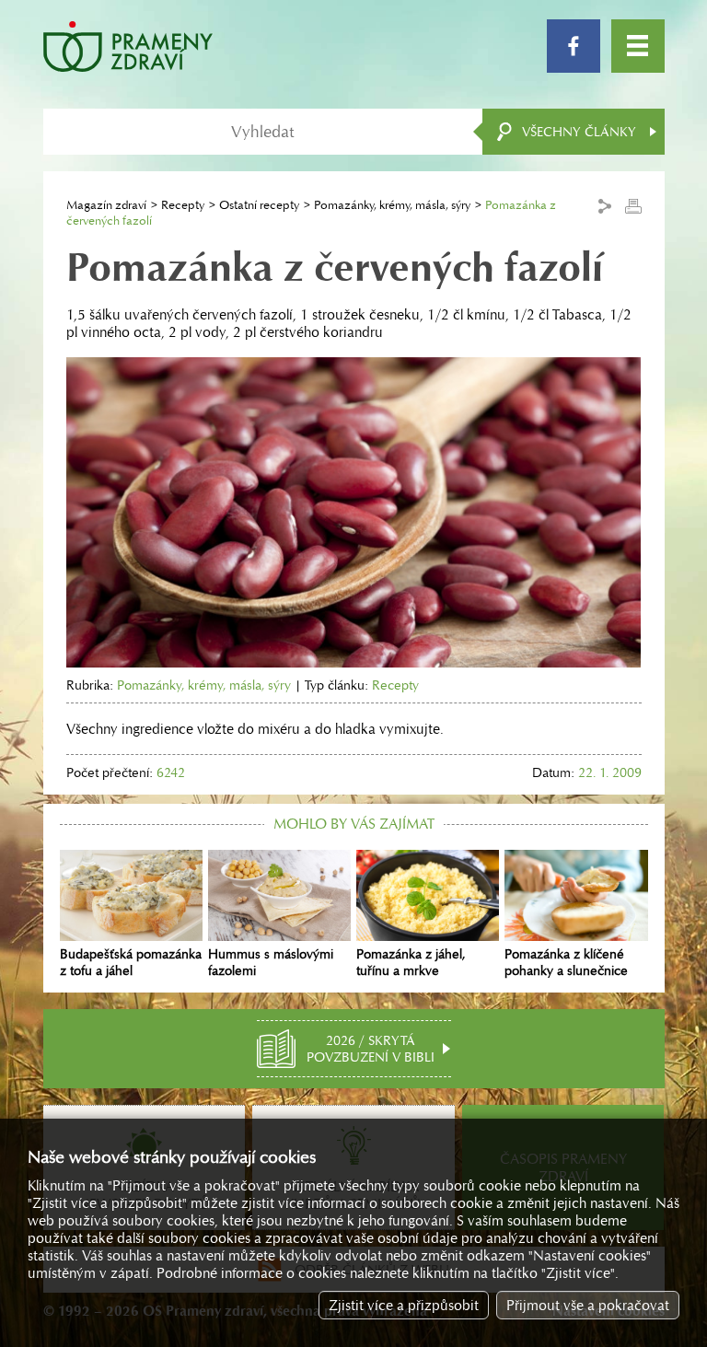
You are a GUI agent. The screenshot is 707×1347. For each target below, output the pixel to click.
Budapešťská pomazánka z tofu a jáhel (131, 962)
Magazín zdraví (106, 205)
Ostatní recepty (259, 205)
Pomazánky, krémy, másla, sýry (392, 205)
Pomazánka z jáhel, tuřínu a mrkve (410, 962)
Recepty (182, 205)
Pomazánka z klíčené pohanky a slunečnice (566, 962)
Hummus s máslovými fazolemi (270, 962)
